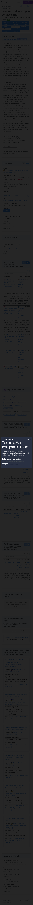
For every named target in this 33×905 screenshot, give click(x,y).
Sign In (29, 439)
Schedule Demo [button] (14, 465)
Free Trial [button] (5, 465)
